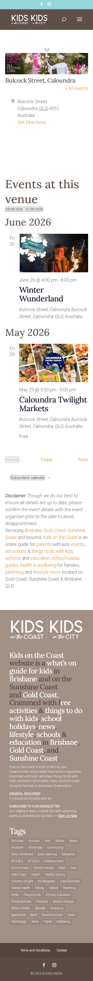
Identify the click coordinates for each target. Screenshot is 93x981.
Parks (15, 895)
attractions (16, 551)
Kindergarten (46, 881)
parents (44, 544)
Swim (71, 915)
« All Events (76, 88)
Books (73, 841)
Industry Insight (22, 881)
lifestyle (41, 572)
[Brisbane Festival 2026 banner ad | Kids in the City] (46, 72)
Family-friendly (44, 868)
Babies (59, 841)
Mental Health (20, 888)
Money (39, 888)
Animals (34, 841)
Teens (35, 921)
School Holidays (63, 901)
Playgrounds (32, 895)
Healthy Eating (55, 874)
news (55, 572)
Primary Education (58, 895)
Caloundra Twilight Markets (53, 403)
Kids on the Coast (60, 537)
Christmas (35, 847)
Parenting (69, 888)
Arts (47, 841)
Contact (62, 950)
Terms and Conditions (35, 950)
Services (40, 908)
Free (73, 868)
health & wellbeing (38, 565)
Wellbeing (63, 921)
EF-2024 (34, 861)
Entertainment (54, 861)
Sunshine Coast (33, 758)
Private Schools (21, 901)
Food (62, 868)
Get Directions (32, 122)
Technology (18, 921)
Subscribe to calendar (27, 478)
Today (46, 459)
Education (68, 854)
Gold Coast (55, 530)
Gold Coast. (40, 694)
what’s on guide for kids (42, 667)
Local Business (70, 881)
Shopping (56, 908)
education (40, 558)
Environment (20, 868)
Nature (53, 888)
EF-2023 (17, 861)
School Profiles (20, 908)
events (77, 544)
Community (55, 847)
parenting (14, 572)
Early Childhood (22, 854)
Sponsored (18, 915)
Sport (33, 915)
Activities (17, 841)
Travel (48, 921)
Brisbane (33, 530)
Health (35, 874)
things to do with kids (52, 551)
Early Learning (47, 854)
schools (13, 558)
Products (42, 901)
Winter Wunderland (41, 294)
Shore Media (52, 973)
